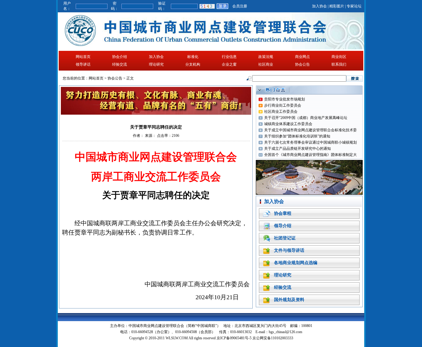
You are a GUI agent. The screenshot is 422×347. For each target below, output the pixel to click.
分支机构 (192, 64)
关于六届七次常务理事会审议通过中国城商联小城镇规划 (310, 142)
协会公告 (302, 64)
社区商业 (265, 64)
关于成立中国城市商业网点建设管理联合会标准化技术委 (310, 130)
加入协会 (319, 6)
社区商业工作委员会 (281, 111)
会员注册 (239, 6)
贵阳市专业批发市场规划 (284, 99)
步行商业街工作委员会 (282, 105)
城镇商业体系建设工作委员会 (288, 124)
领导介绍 (282, 225)
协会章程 (282, 213)
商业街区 (338, 57)
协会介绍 (119, 57)
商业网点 (302, 57)
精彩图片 (336, 6)
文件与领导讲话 (289, 250)
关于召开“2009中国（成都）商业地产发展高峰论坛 (305, 118)
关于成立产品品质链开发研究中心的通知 (297, 148)
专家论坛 (354, 6)
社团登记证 (285, 238)
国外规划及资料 (289, 299)
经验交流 (119, 64)
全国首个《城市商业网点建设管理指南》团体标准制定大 (310, 155)
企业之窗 (229, 64)
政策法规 (265, 57)
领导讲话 (83, 64)
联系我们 (338, 64)
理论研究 (156, 64)
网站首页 (83, 57)
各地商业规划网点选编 (295, 262)
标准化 (192, 57)
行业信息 (229, 57)
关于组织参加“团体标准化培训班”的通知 (297, 136)
